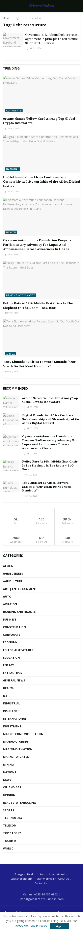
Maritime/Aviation (17, 749)
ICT (5, 696)
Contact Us (41, 883)
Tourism (9, 841)
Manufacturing (15, 741)
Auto (7, 596)
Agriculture (13, 581)
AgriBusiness (13, 573)
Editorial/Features (18, 650)
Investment (12, 726)
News (7, 780)
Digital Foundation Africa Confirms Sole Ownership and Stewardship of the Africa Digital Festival (41, 181)
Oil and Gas (12, 787)
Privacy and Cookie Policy (30, 926)
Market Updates (16, 757)
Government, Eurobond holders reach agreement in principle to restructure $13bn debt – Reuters (52, 39)
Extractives (12, 673)
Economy (10, 642)
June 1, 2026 (11, 254)
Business (9, 619)
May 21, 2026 (11, 313)
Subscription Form (21, 878)
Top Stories (12, 833)
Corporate (13, 110)
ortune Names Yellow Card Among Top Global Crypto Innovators (50, 400)
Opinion (9, 795)
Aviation (10, 604)
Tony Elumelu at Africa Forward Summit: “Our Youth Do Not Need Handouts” (46, 486)
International (15, 718)
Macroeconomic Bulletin (23, 734)
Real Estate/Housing (19, 803)
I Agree (59, 926)
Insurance (11, 711)
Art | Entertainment (20, 589)
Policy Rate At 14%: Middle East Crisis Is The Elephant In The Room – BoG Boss (50, 465)
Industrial (11, 703)
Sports (8, 810)
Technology (12, 818)
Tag (16, 18)
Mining (8, 764)
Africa (10, 353)
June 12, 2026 (12, 128)
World (8, 848)
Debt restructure (32, 18)
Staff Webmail (45, 878)
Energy (8, 665)
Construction (14, 627)
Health (11, 232)
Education (11, 657)
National (12, 169)
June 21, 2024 (34, 48)
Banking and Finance (20, 295)
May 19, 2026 (11, 371)
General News (14, 680)
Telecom (10, 825)
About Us (63, 878)
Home (6, 18)
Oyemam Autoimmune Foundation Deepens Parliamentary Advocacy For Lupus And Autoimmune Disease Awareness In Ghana (37, 244)
